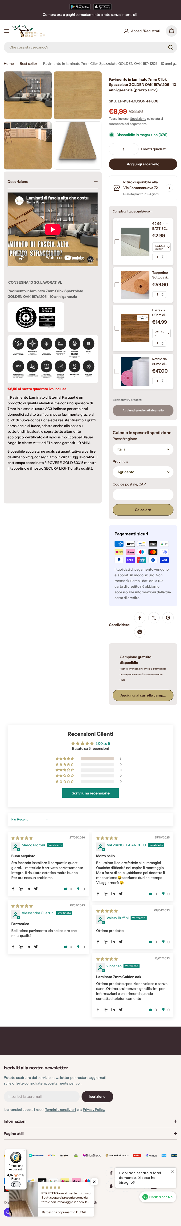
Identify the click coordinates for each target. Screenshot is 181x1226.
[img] (22, 838)
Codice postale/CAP (129, 484)
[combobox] (90, 47)
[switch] (16, 1184)
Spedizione (138, 118)
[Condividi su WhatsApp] (139, 632)
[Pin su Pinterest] (168, 617)
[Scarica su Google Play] (80, 6)
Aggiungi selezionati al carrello (143, 410)
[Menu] (24, 1152)
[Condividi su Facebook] (139, 617)
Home (9, 63)
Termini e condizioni (60, 1109)
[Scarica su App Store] (102, 6)
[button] (65, 758)
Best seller (28, 63)
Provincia (120, 461)
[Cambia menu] (6, 31)
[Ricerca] (170, 47)
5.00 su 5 (102, 743)
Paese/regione (125, 439)
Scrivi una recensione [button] (91, 793)
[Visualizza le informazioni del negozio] (169, 188)
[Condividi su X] (154, 617)
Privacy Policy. (94, 1109)
